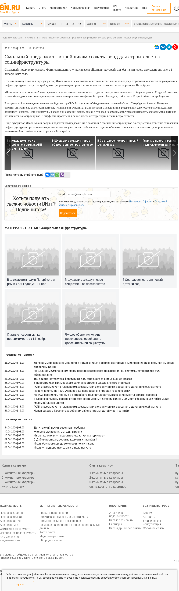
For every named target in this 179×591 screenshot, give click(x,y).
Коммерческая (80, 7)
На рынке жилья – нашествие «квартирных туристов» (69, 435)
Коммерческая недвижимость (10, 538)
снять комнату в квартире (107, 486)
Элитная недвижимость (15, 529)
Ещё (144, 7)
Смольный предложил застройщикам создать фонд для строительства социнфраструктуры (106, 38)
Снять (42, 7)
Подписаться (68, 213)
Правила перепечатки (54, 512)
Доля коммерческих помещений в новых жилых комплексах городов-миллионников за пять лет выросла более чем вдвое (104, 364)
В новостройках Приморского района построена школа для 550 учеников (82, 382)
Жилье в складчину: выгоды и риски (58, 431)
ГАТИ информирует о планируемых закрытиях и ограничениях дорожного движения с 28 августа (97, 406)
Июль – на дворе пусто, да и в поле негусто (62, 447)
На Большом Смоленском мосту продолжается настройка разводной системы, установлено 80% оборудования (97, 373)
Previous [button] (8, 153)
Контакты (149, 516)
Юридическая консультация (152, 522)
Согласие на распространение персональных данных (70, 526)
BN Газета (117, 8)
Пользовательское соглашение (60, 520)
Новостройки (58, 7)
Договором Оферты (140, 201)
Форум (147, 512)
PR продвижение (51, 540)
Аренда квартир (10, 520)
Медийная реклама (52, 536)
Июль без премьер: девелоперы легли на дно (64, 443)
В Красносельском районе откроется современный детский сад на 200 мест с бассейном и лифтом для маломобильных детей (101, 400)
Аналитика (131, 7)
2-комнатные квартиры (18, 477)
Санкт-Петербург (8, 12)
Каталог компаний (121, 520)
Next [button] (174, 153)
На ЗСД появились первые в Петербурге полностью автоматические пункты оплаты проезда (95, 394)
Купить (30, 7)
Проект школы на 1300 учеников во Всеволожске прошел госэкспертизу (82, 390)
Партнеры (115, 524)
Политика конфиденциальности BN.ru (64, 516)
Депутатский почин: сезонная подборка (59, 427)
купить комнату (13, 486)
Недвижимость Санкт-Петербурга (18, 38)
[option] (27, 153)
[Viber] (62, 175)
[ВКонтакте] (47, 175)
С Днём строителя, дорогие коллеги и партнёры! (65, 439)
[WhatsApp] (57, 175)
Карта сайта (47, 532)
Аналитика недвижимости (119, 514)
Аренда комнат (10, 524)
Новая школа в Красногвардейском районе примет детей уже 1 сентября (82, 410)
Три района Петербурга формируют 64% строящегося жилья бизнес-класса (83, 379)
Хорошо (19, 584)
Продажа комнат (11, 516)
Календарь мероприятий (125, 528)
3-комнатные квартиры (18, 482)
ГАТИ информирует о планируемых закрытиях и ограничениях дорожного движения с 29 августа (97, 386)
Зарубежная (101, 7)
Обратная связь (153, 528)
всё (104, 23)
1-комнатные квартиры (18, 473)
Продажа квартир (11, 512)
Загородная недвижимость (18, 533)
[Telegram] (52, 175)
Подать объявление (159, 8)
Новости (53, 38)
